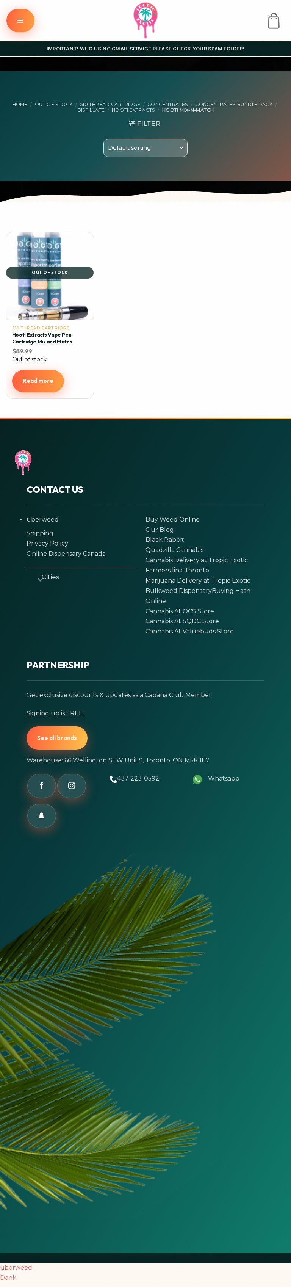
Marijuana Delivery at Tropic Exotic (198, 580)
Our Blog (160, 529)
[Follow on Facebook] (41, 786)
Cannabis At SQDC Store (182, 621)
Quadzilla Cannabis (174, 549)
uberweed (43, 519)
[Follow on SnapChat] (41, 816)
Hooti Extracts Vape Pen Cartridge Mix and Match (42, 338)
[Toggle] (37, 578)
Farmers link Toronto (177, 570)
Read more (38, 380)
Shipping (40, 533)
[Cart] (273, 20)
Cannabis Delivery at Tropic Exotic (197, 560)
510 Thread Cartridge (110, 104)
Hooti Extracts (133, 110)
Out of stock (54, 104)
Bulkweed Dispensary (179, 590)
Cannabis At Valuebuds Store (190, 631)
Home (20, 104)
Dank (8, 1277)
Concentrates (167, 104)
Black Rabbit (165, 539)
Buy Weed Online (173, 519)
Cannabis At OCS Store (180, 611)
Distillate (91, 110)
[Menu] (20, 20)
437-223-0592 (138, 778)
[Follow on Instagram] (71, 786)
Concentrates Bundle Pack (234, 104)
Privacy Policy (47, 543)
